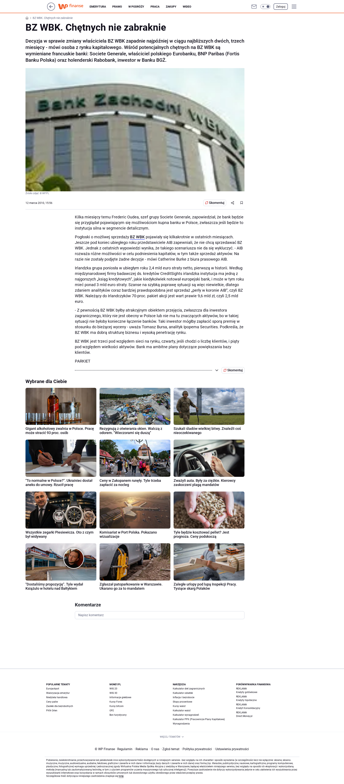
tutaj (121, 776)
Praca (154, 6)
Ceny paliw (52, 701)
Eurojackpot (52, 688)
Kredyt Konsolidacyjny (248, 708)
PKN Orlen (51, 710)
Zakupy (171, 6)
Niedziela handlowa (56, 697)
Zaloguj (280, 6)
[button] (265, 6)
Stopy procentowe (182, 701)
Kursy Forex (115, 701)
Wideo (187, 6)
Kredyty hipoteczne (246, 700)
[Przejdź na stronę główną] (51, 9)
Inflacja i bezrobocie (183, 697)
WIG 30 (113, 693)
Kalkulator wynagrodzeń (186, 715)
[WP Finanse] (74, 6)
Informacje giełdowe (120, 697)
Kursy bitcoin (116, 706)
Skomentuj (216, 203)
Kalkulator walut (182, 710)
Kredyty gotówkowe (246, 692)
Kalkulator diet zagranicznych (189, 688)
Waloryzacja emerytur (58, 693)
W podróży (136, 6)
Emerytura (98, 6)
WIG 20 (113, 688)
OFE (111, 710)
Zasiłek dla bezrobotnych (59, 706)
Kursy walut (179, 706)
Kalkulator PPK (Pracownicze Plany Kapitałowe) (199, 719)
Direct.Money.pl (244, 716)
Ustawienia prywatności (231, 749)
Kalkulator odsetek (183, 693)
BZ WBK (137, 237)
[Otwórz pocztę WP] (254, 6)
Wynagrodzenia (181, 723)
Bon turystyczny (118, 715)
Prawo (117, 6)
